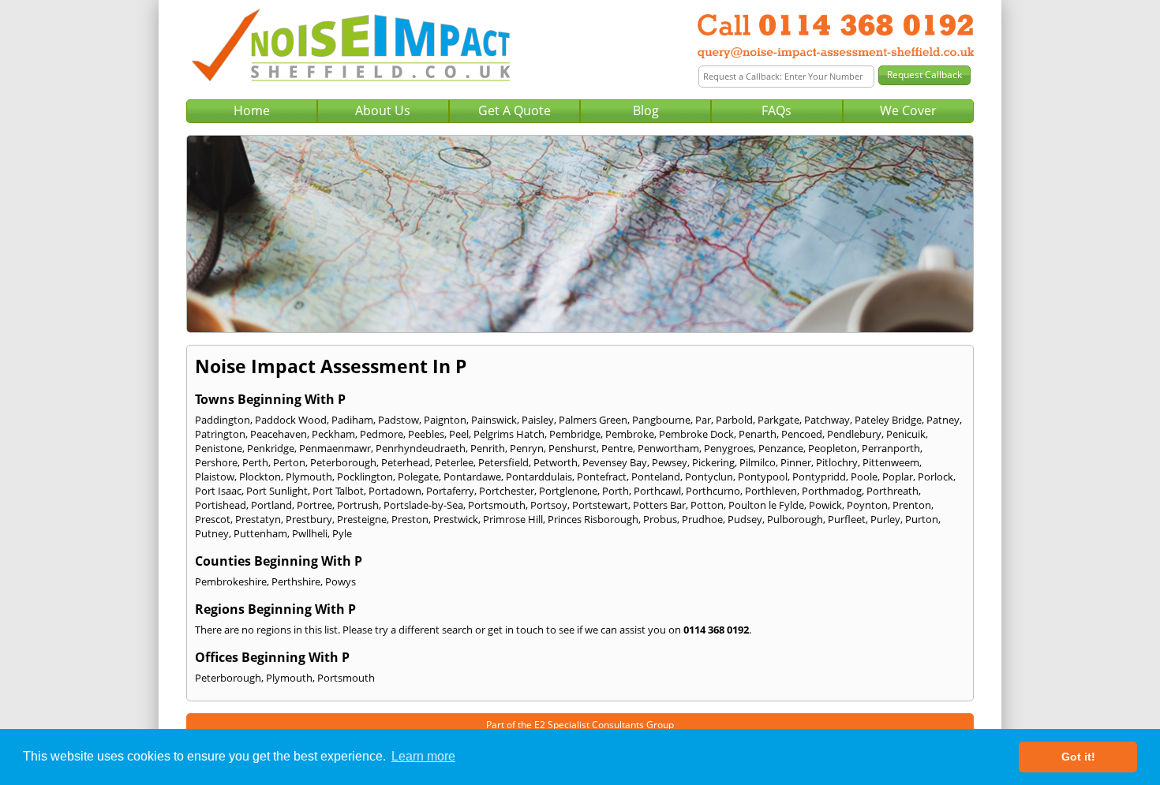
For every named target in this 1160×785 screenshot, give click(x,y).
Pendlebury (854, 434)
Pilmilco (757, 462)
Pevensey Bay (614, 462)
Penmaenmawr (335, 448)
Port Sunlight (277, 491)
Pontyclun (709, 476)
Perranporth (891, 448)
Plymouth (309, 476)
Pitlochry (837, 462)
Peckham (333, 434)
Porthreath (892, 491)
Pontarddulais (539, 476)
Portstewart (600, 505)
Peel (459, 434)
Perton (289, 462)
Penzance (780, 448)
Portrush (358, 505)
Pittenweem (891, 462)
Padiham (352, 420)
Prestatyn (258, 519)
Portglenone (568, 491)
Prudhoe (702, 519)
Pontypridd (819, 476)
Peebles (426, 434)
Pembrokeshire (231, 581)
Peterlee (454, 462)
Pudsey (745, 519)
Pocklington (365, 476)
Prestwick (455, 519)
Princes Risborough (593, 519)
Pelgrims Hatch (508, 434)
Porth (615, 491)
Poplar (897, 476)
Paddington (222, 420)
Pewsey (669, 462)
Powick (825, 505)
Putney (212, 533)
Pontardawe (472, 476)
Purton (921, 519)
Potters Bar (659, 505)
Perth (255, 462)
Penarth (757, 434)
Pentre (617, 448)
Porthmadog (832, 491)
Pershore (216, 462)
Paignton (445, 420)
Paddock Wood (291, 420)
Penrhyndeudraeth (421, 448)
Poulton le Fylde (766, 505)
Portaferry (450, 491)
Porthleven (771, 491)
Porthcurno (713, 491)
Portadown (395, 491)
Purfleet (847, 519)
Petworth (555, 462)
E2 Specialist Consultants (589, 724)
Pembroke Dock (696, 434)
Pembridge (575, 434)
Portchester (506, 491)
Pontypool (763, 476)
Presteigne (362, 519)
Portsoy (548, 505)
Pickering (713, 462)
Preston (409, 519)
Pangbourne (661, 420)
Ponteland (655, 476)
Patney (943, 420)
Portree (314, 505)
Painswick (494, 420)
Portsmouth (497, 505)
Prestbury (309, 519)
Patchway (827, 420)
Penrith (487, 448)
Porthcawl (657, 491)
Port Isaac (218, 491)
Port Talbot (338, 491)
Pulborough (795, 519)
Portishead (220, 505)
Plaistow (214, 476)
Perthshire (295, 581)
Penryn (527, 448)
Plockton (260, 476)
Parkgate (778, 420)
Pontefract (602, 476)
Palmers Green (593, 420)
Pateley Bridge (888, 420)
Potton (707, 505)
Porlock (935, 476)
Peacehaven (278, 434)
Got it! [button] (1078, 756)
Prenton (911, 505)
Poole (864, 476)
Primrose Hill (513, 519)
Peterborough (343, 462)
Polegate (418, 476)
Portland (271, 505)
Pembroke (629, 434)
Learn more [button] (423, 756)
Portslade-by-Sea (423, 505)
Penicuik (906, 434)
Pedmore (381, 434)
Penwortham (668, 448)
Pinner (795, 462)
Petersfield (503, 462)
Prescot (212, 519)
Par (703, 420)
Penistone (218, 448)
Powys (340, 581)
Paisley (538, 420)
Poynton (867, 505)
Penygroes (729, 448)
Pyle (342, 533)
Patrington (220, 434)
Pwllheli (309, 533)
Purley (885, 519)
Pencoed (801, 434)
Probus (660, 519)
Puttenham (260, 533)
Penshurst (572, 448)
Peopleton (832, 448)
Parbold (734, 420)
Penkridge (270, 448)
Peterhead (405, 462)
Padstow (398, 420)
